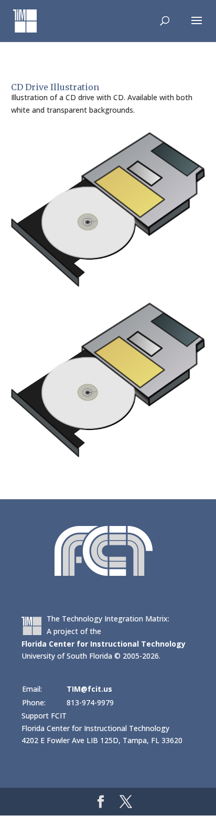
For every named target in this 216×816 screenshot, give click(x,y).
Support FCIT (44, 716)
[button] (196, 27)
